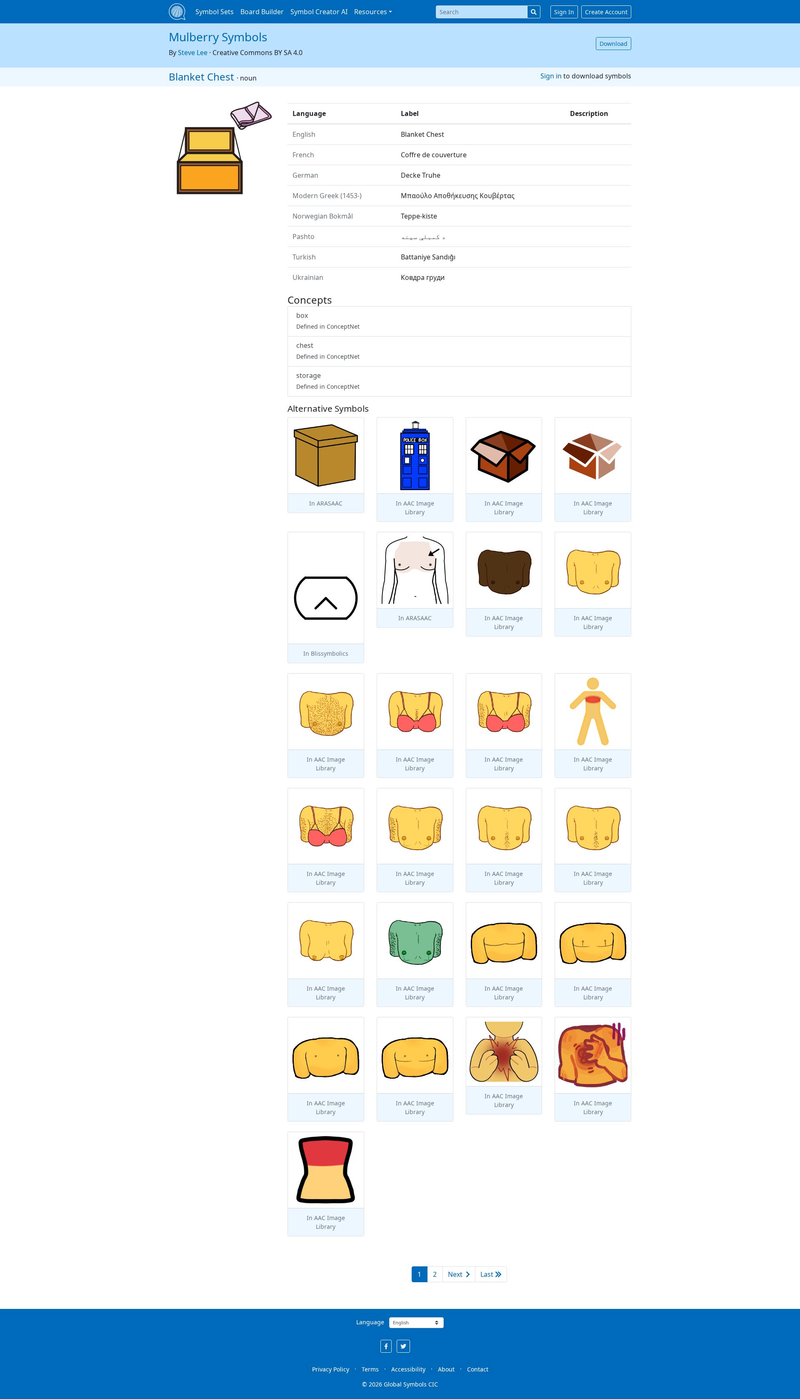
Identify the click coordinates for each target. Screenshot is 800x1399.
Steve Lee (193, 52)
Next (456, 1274)
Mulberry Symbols (218, 37)
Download (614, 44)
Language (370, 1322)
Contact (477, 1369)
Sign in (551, 76)
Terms (370, 1369)
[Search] (533, 11)
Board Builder (262, 11)
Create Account (606, 12)
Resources (370, 11)
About (446, 1369)
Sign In (564, 12)
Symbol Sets (214, 11)
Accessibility (408, 1369)
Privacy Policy (330, 1369)
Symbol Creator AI (319, 11)
